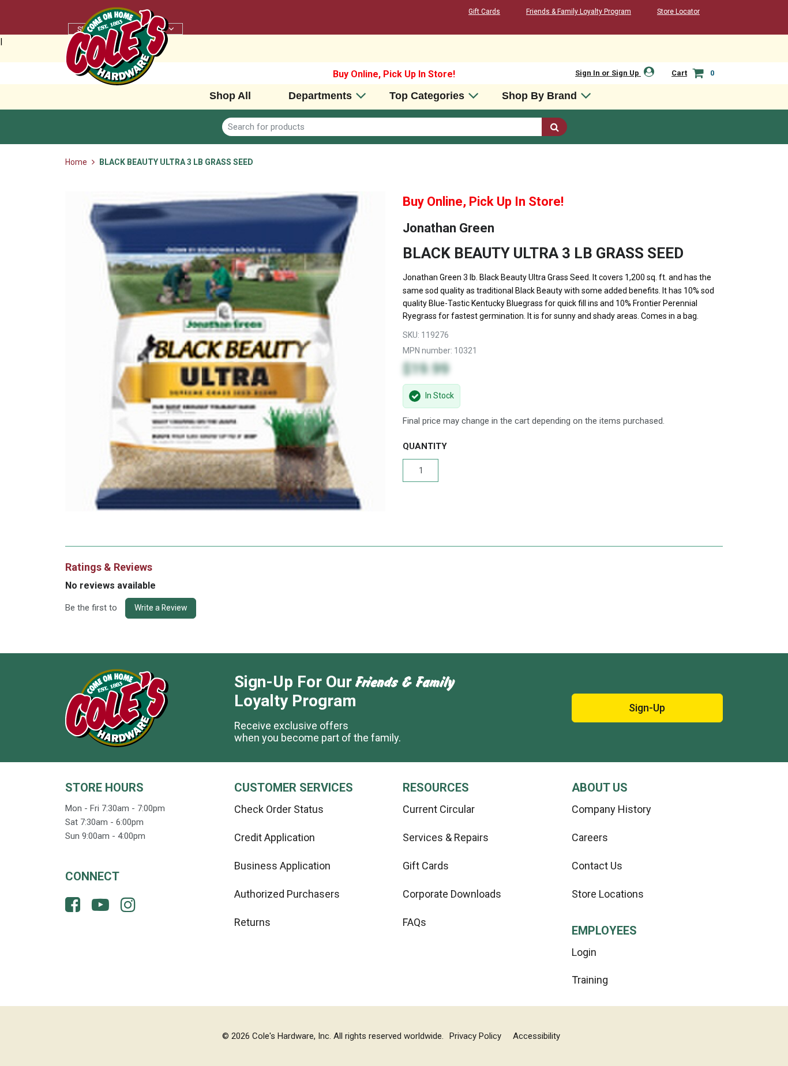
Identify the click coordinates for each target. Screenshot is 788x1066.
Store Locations (608, 894)
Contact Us (597, 866)
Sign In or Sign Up (608, 73)
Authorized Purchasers (287, 894)
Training (590, 980)
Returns (252, 922)
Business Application (282, 866)
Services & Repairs (446, 837)
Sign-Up (647, 708)
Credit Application (274, 837)
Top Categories (426, 95)
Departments (320, 95)
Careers (590, 837)
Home (77, 162)
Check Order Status (279, 809)
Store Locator (678, 11)
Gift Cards (484, 11)
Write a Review (160, 607)
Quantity (425, 446)
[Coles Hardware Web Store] (117, 46)
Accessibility (536, 1036)
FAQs (414, 922)
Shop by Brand (539, 95)
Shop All (230, 95)
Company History (611, 809)
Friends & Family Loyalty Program (578, 11)
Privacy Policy (475, 1036)
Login (584, 952)
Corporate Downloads (452, 894)
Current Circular (439, 809)
